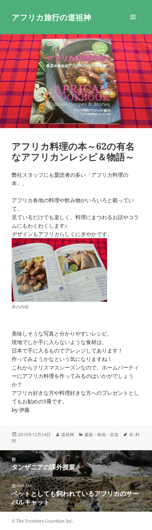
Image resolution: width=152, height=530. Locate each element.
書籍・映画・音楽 (101, 435)
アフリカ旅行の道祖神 (51, 17)
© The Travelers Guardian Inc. (42, 521)
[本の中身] (59, 270)
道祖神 (67, 435)
